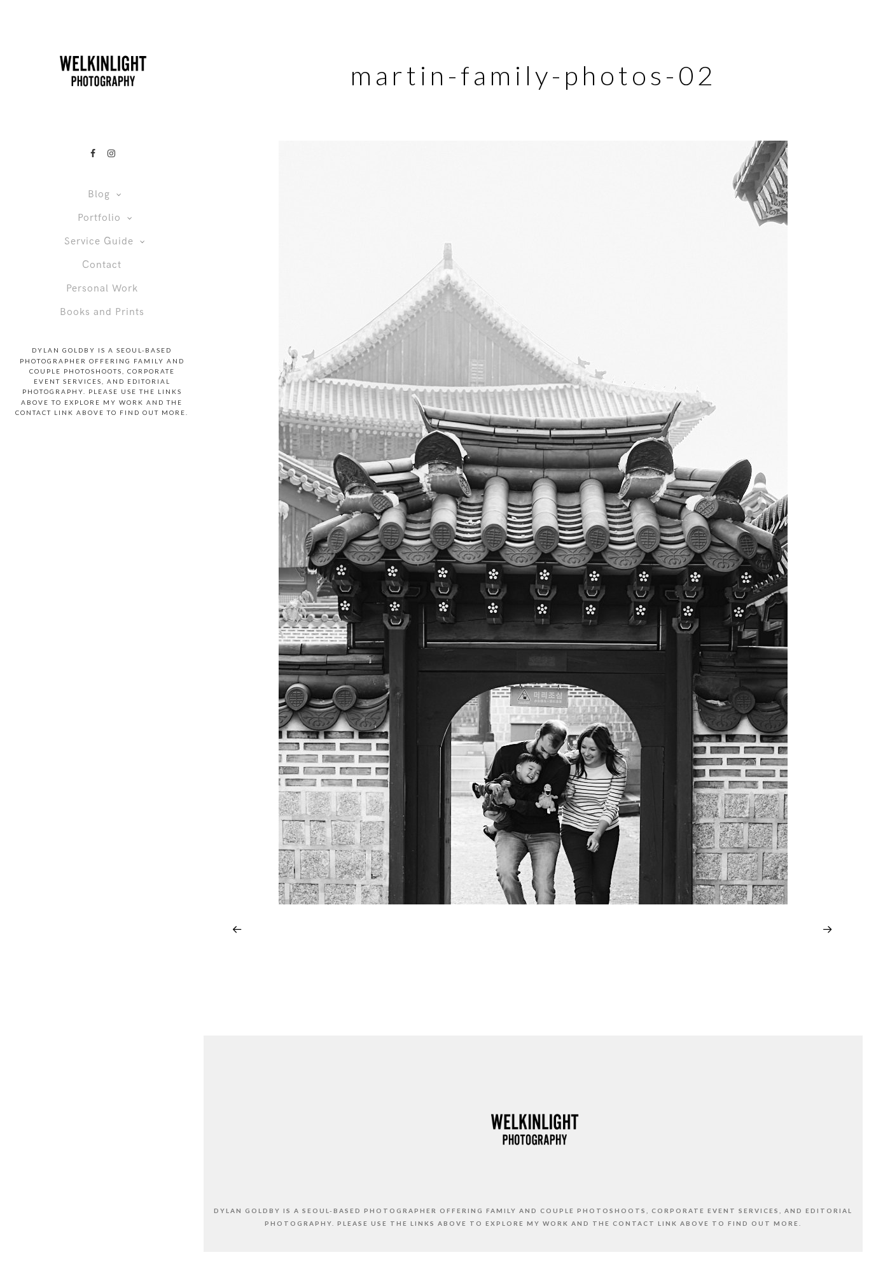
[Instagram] (111, 153)
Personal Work (102, 289)
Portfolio (99, 218)
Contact (102, 265)
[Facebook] (93, 153)
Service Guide (99, 241)
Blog (99, 194)
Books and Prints (102, 312)
